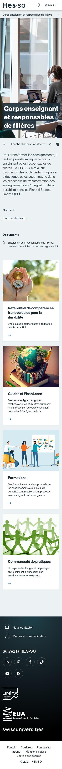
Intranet (16, 751)
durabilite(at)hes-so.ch (15, 218)
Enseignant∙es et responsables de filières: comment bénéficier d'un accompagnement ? (33, 244)
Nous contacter (23, 627)
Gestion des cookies (29, 755)
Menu (49, 5)
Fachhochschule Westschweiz (30, 144)
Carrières (26, 747)
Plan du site (43, 747)
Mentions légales (36, 751)
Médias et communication (29, 636)
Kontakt (11, 747)
